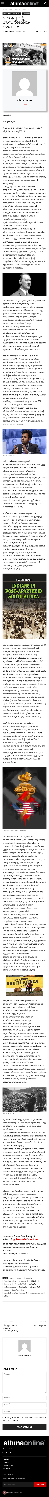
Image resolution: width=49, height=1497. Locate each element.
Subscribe (40, 1485)
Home (5, 9)
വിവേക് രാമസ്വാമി (17, 1290)
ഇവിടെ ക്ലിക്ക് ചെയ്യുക (25, 1239)
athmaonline (9, 31)
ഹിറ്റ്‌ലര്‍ (6, 1296)
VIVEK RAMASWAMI (20, 1284)
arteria (12, 1278)
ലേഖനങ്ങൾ (26, 13)
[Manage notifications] (5, 1493)
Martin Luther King (10, 1281)
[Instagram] (6, 1452)
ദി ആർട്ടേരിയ (22, 1287)
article (19, 1278)
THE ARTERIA (13, 9)
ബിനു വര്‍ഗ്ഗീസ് (35, 1287)
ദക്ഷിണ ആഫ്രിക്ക (10, 1287)
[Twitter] (10, 36)
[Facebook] (5, 36)
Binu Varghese (28, 1278)
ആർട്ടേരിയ (32, 1284)
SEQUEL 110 (25, 9)
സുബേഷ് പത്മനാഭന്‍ (36, 1293)
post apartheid (24, 1281)
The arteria (7, 1284)
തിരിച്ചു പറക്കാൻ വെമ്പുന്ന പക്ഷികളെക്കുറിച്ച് (10, 1328)
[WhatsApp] (22, 36)
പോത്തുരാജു (40, 1325)
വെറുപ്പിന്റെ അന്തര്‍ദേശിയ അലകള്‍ (15, 1293)
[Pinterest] (16, 36)
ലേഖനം (6, 1290)
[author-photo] (24, 1352)
